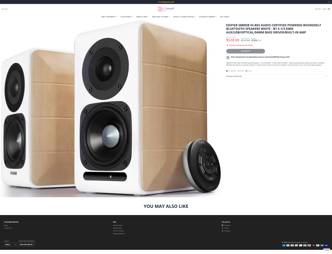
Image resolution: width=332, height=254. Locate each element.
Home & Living (141, 17)
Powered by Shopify (301, 242)
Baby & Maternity (109, 17)
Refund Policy (117, 228)
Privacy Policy (117, 225)
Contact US (8, 228)
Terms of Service (118, 231)
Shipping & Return (119, 233)
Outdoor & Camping (207, 17)
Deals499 (291, 242)
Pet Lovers (224, 17)
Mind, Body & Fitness (160, 17)
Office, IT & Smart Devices (183, 17)
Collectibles (126, 17)
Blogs (6, 225)
